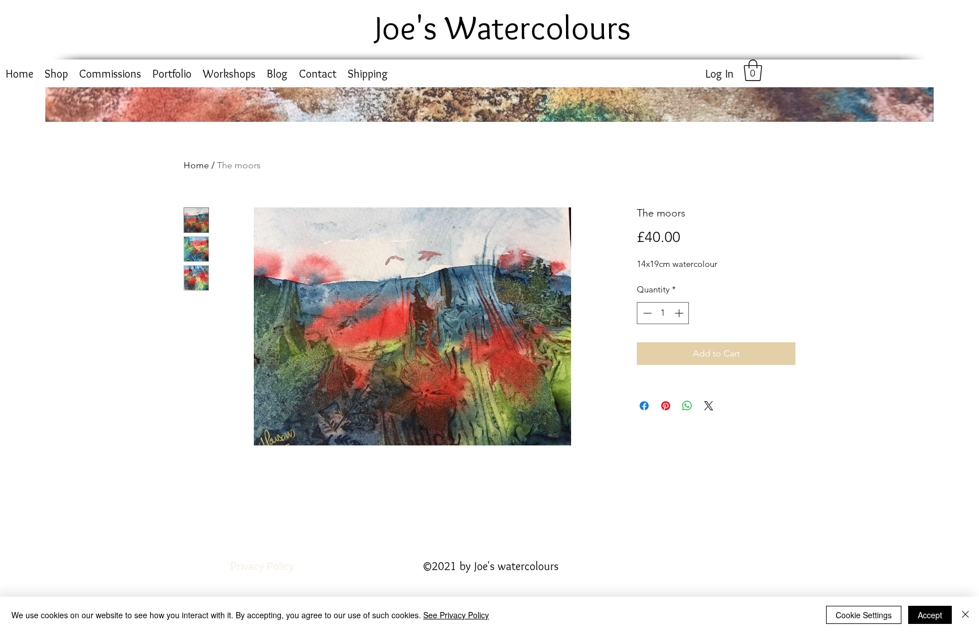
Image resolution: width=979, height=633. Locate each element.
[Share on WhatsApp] (687, 406)
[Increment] (680, 313)
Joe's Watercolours (503, 27)
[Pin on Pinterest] (665, 406)
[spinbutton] (663, 313)
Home (196, 165)
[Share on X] (709, 406)
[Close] (965, 615)
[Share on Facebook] (644, 406)
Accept (930, 615)
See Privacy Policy (456, 615)
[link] (753, 70)
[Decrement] (646, 313)
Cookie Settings (864, 615)
